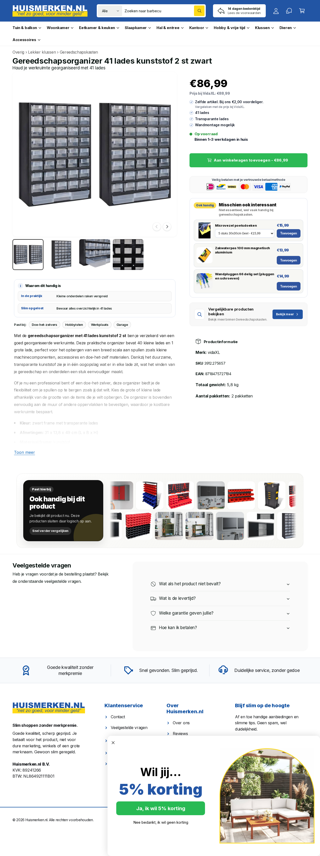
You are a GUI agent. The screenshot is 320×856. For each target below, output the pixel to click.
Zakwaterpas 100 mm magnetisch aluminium (242, 250)
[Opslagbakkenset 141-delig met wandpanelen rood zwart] (286, 495)
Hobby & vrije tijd (229, 27)
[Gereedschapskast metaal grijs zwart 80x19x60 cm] (127, 526)
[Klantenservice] (289, 10)
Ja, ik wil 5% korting (160, 808)
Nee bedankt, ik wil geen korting (160, 822)
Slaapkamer (136, 27)
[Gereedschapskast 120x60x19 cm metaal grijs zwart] (280, 526)
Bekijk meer (285, 314)
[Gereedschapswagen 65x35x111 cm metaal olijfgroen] (188, 526)
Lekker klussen (42, 52)
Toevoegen (288, 233)
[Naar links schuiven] (157, 227)
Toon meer (24, 452)
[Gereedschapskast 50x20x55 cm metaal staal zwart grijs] (194, 495)
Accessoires (24, 39)
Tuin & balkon (24, 27)
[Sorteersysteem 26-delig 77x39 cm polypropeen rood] (224, 495)
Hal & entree (167, 27)
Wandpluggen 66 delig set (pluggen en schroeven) (244, 276)
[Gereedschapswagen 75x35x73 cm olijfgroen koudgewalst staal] (218, 526)
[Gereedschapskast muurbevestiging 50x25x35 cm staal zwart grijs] (249, 526)
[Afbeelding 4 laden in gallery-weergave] (128, 254)
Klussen (262, 27)
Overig (18, 52)
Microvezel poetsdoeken (236, 225)
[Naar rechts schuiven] (167, 227)
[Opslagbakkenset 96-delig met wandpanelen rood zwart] (158, 526)
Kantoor (196, 27)
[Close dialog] (113, 743)
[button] (302, 10)
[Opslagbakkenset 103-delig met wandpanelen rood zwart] (164, 495)
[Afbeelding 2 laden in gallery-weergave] (61, 254)
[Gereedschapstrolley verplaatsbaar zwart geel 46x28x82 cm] (255, 495)
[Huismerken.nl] (48, 708)
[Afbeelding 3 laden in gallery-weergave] (94, 254)
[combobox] (164, 10)
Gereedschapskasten (79, 52)
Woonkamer (58, 27)
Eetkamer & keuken (97, 27)
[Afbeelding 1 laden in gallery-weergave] (28, 254)
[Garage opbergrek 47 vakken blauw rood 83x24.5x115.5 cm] (133, 495)
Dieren (286, 27)
